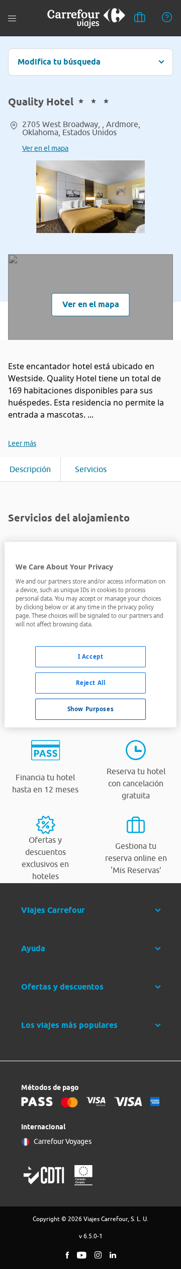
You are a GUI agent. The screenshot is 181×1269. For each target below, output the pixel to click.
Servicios (91, 469)
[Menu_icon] (12, 18)
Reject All (91, 682)
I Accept (91, 656)
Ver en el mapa (45, 148)
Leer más (22, 443)
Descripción (30, 469)
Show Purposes (90, 709)
